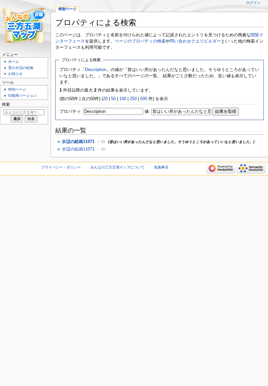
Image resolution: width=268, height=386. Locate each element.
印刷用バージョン (22, 95)
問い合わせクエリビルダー (195, 41)
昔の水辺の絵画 (20, 68)
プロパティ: (70, 111)
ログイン (253, 3)
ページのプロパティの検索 (140, 41)
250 (133, 98)
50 (113, 98)
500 (143, 98)
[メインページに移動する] (25, 25)
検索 (6, 104)
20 (105, 98)
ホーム (13, 61)
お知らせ (15, 74)
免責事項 (161, 167)
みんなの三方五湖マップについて (117, 167)
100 (122, 98)
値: (147, 111)
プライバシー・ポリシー (61, 167)
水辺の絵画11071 (78, 141)
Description (95, 69)
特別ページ (67, 9)
